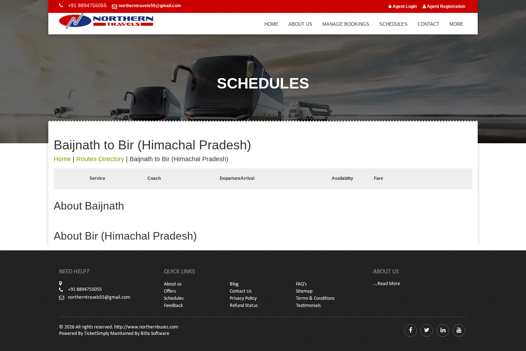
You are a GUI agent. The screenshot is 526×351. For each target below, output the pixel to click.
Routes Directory (100, 159)
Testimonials (308, 305)
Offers (170, 291)
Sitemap (304, 291)
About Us (300, 24)
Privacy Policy (243, 298)
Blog (234, 284)
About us (172, 284)
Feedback (173, 305)
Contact (428, 24)
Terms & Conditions (315, 298)
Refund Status (244, 305)
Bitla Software (155, 333)
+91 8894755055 (87, 5)
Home (271, 24)
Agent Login (404, 6)
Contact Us (241, 291)
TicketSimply (96, 333)
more (456, 24)
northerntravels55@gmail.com (150, 5)
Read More (389, 284)
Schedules (393, 24)
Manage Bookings (345, 24)
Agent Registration (445, 6)
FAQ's (301, 284)
